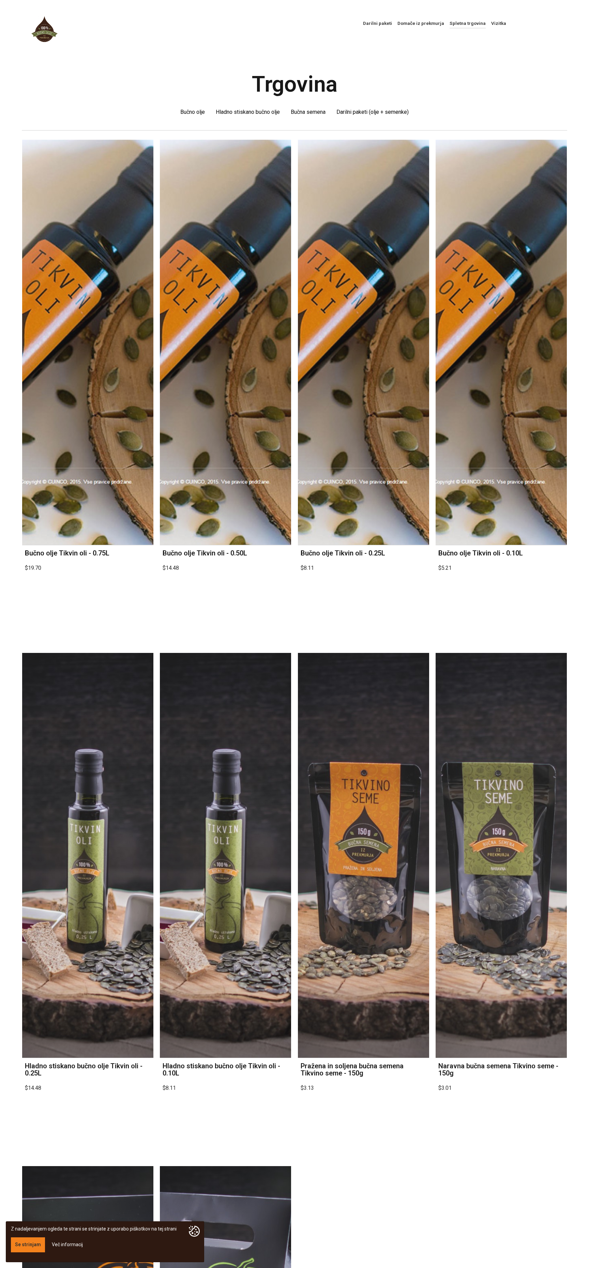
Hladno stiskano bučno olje (248, 112)
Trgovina (294, 84)
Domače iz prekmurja (420, 23)
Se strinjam (28, 1244)
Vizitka (498, 23)
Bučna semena (308, 112)
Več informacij (67, 1244)
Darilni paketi (377, 23)
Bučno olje (192, 112)
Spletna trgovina (468, 23)
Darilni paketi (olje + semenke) (372, 112)
